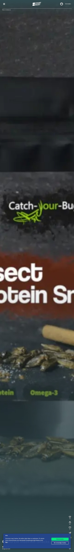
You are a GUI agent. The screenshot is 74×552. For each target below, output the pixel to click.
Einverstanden (60, 539)
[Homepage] (37, 4)
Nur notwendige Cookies (60, 542)
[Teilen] (70, 533)
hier (6, 542)
